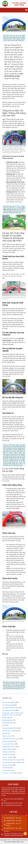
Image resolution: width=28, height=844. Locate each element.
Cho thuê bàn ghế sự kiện (10, 707)
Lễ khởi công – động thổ (9, 731)
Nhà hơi (4, 733)
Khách (4, 725)
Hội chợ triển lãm (7, 720)
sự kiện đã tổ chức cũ (9, 746)
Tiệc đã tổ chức (7, 754)
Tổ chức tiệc (6, 768)
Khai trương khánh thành (10, 728)
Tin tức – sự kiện (7, 757)
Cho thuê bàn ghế (8, 705)
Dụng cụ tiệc (6, 717)
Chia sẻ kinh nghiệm (8, 702)
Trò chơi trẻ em (7, 770)
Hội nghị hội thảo (7, 723)
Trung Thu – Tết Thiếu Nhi (10, 773)
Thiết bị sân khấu (7, 749)
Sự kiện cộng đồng (8, 741)
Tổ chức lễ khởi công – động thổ (12, 762)
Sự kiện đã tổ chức (8, 744)
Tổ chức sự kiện (7, 765)
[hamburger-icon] (26, 10)
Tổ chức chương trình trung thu (12, 760)
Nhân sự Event (7, 736)
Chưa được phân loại (8, 710)
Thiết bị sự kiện (7, 752)
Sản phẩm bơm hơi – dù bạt (11, 738)
